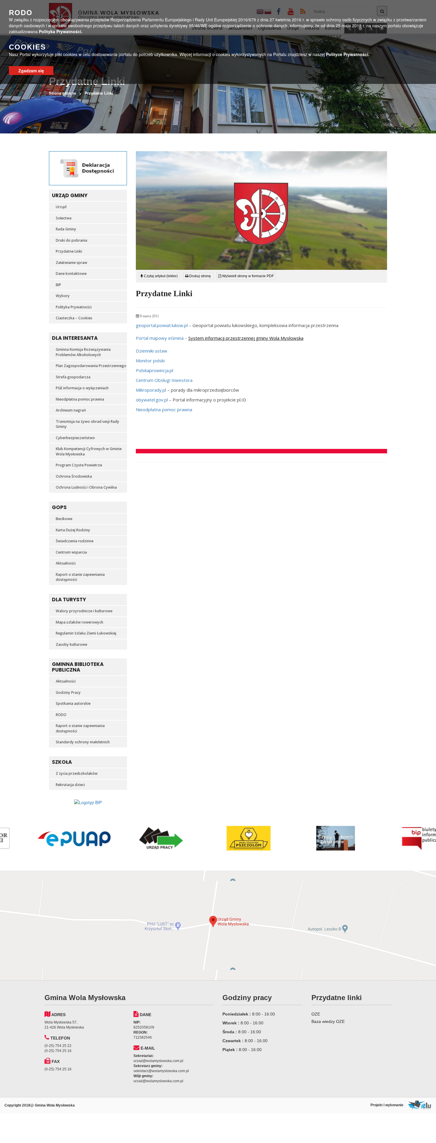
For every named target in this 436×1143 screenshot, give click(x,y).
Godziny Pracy (68, 692)
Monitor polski (150, 361)
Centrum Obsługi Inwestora (164, 380)
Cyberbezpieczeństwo (75, 437)
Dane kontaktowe (71, 273)
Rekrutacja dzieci (70, 784)
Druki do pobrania (71, 240)
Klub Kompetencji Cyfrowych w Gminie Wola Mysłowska (89, 451)
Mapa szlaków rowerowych (79, 622)
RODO (61, 714)
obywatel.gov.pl (152, 400)
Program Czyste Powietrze (79, 465)
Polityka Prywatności (74, 307)
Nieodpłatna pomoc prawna (80, 399)
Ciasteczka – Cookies (74, 318)
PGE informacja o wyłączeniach (82, 387)
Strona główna (62, 93)
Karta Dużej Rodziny (73, 530)
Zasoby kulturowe (71, 644)
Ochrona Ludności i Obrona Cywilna (86, 487)
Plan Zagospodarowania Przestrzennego (91, 365)
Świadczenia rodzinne (74, 540)
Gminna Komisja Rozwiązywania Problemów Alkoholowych (83, 352)
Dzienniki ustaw (151, 351)
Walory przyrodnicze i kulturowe (84, 610)
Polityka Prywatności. (60, 31)
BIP (58, 284)
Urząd (61, 206)
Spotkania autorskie (73, 703)
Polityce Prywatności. (348, 54)
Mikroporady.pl (151, 390)
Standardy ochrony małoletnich (83, 742)
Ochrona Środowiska (74, 476)
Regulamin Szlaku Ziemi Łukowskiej (86, 633)
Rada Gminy (66, 229)
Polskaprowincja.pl (154, 370)
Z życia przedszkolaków (77, 773)
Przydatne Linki (69, 251)
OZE (315, 1014)
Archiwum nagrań (71, 410)
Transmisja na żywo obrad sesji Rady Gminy (87, 424)
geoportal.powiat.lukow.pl (162, 325)
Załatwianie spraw (71, 262)
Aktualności (66, 563)
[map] (218, 925)
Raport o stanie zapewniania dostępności (80, 577)
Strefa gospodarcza (73, 377)
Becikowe (64, 518)
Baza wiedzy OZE (328, 1021)
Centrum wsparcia (71, 552)
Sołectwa (63, 218)
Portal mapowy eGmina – (219, 338)
